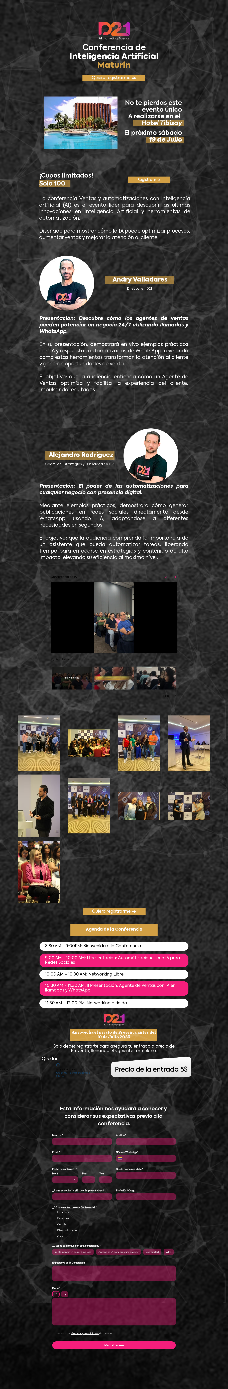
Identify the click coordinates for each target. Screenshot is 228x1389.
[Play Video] (72, 678)
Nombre (57, 1135)
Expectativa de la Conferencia (69, 1262)
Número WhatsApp (127, 1152)
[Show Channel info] (174, 577)
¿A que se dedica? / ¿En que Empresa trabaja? (78, 1190)
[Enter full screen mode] (173, 648)
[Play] (55, 648)
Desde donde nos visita (129, 1169)
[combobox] (65, 1179)
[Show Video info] (171, 586)
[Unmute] (60, 648)
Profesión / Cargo (125, 1190)
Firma (56, 1288)
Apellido (121, 1135)
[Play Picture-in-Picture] (167, 648)
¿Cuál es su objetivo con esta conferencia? (76, 1245)
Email (56, 1152)
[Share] (166, 577)
